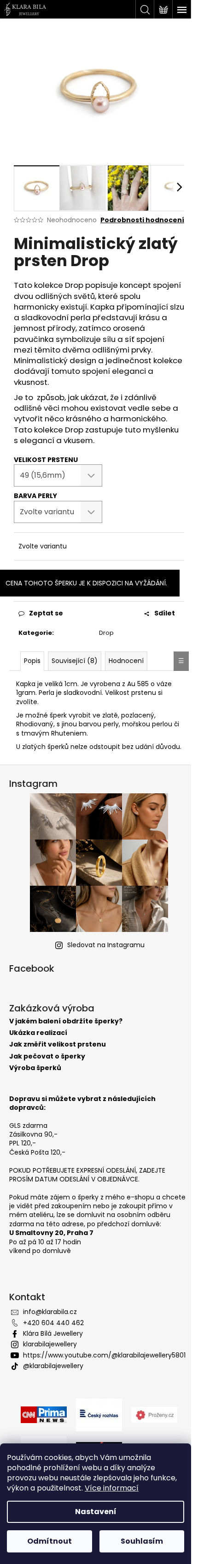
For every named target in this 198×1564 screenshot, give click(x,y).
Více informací (112, 1488)
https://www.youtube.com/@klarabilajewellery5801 (104, 1355)
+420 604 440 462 (53, 1322)
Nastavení (95, 1511)
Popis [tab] (32, 660)
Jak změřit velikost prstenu (57, 1044)
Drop (106, 632)
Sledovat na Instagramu (106, 944)
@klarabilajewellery (53, 1365)
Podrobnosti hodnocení (142, 220)
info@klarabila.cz (50, 1311)
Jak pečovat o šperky (47, 1056)
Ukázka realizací (38, 1032)
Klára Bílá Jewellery (53, 1333)
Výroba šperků (35, 1068)
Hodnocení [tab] (126, 660)
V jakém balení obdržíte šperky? (65, 1021)
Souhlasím (142, 1541)
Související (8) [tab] (75, 660)
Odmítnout (49, 1541)
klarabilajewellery (50, 1344)
